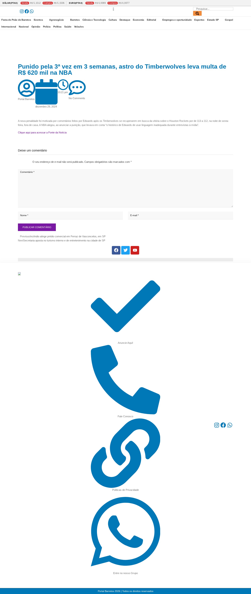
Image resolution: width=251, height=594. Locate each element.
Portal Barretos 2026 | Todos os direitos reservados (125, 591)
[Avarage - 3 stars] (23, 162)
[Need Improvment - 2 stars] (20, 162)
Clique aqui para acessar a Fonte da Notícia (42, 132)
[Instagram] (22, 11)
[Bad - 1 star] (18, 162)
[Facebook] (27, 11)
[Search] (197, 13)
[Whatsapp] (32, 11)
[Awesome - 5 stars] (29, 162)
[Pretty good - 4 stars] (26, 162)
